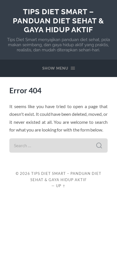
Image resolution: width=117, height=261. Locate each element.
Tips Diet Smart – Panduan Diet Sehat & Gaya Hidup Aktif (58, 20)
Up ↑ (61, 185)
